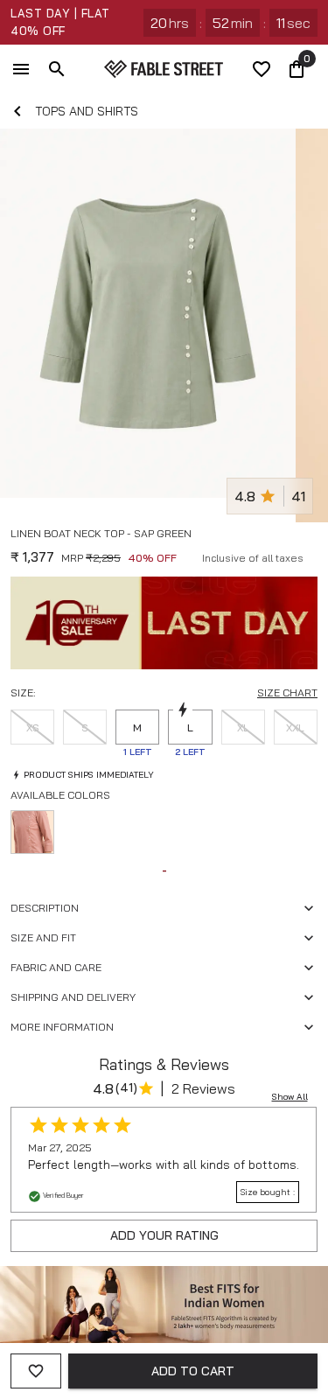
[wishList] (261, 69)
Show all (290, 1096)
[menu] (20, 69)
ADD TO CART (192, 1371)
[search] (56, 69)
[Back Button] (17, 111)
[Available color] (32, 832)
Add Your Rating (164, 1235)
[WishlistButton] (311, 555)
